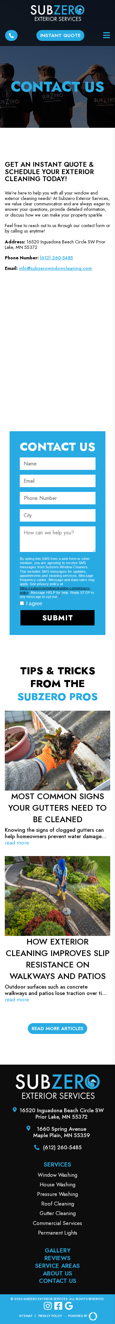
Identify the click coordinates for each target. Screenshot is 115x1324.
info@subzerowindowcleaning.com (55, 268)
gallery (58, 1250)
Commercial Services (57, 1223)
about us (57, 1273)
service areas (57, 1265)
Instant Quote (60, 35)
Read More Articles (57, 1028)
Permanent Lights (57, 1232)
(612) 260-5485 (56, 258)
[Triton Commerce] (92, 1316)
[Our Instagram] (48, 1306)
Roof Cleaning (57, 1203)
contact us (57, 1280)
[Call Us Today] (11, 35)
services (57, 1164)
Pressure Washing (57, 1194)
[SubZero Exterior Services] (58, 13)
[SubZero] (58, 1097)
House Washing (57, 1184)
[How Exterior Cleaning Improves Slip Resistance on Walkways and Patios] (57, 929)
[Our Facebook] (58, 1306)
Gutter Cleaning (58, 1213)
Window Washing (57, 1175)
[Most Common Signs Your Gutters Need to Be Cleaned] (57, 778)
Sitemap (25, 1316)
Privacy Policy (50, 1316)
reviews (57, 1258)
